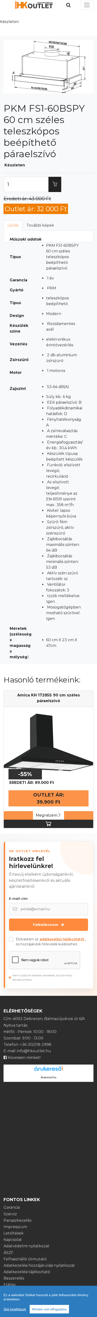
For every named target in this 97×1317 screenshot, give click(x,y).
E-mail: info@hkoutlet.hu (27, 1051)
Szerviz (10, 1214)
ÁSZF (8, 1252)
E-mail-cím (18, 898)
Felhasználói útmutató (25, 1259)
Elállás (10, 1285)
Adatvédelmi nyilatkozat (26, 1246)
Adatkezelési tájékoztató (27, 1272)
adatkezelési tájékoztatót (62, 939)
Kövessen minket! (23, 1057)
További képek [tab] (40, 225)
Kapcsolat (13, 1239)
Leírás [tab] (13, 225)
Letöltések (14, 1233)
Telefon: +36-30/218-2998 (27, 1044)
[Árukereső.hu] (48, 1070)
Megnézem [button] (46, 815)
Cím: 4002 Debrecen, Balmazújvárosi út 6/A (44, 1018)
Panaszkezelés (17, 1220)
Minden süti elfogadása (49, 1309)
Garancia (12, 1207)
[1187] (54, 184)
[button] (13, 66)
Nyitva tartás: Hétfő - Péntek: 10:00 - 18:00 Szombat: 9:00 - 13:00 (30, 1031)
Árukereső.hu (48, 1077)
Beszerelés (14, 1278)
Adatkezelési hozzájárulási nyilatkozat (39, 1265)
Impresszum (15, 1227)
